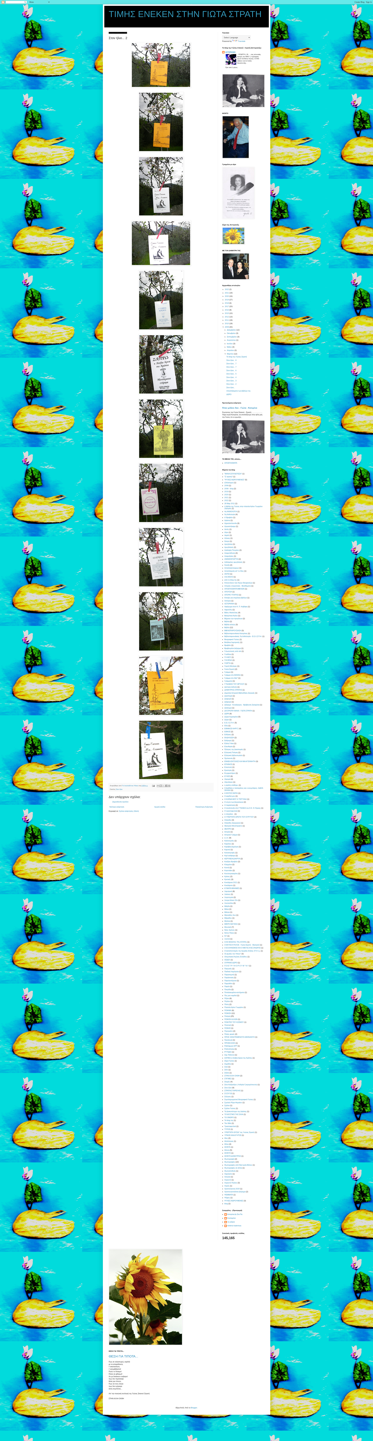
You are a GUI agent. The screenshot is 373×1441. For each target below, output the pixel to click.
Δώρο (226, 720)
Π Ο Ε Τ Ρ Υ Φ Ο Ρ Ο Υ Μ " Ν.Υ (236, 966)
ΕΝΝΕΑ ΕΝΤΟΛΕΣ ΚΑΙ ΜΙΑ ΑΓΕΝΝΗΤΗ (239, 761)
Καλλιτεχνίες (229, 841)
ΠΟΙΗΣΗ (227, 1013)
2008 (226, 486)
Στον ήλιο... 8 (231, 360)
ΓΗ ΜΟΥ (227, 657)
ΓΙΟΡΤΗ (227, 663)
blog (226, 1204)
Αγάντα (227, 520)
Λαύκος (227, 894)
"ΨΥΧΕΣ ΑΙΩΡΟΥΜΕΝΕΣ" (234, 480)
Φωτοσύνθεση (230, 1171)
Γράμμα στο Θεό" (231, 678)
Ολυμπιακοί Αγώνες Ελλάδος (235, 957)
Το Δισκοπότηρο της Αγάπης (235, 1111)
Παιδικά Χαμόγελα (231, 972)
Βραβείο (227, 645)
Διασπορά (228, 696)
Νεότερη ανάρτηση (116, 807)
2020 (227, 296)
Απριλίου (230, 350)
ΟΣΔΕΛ (227, 960)
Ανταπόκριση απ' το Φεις (234, 571)
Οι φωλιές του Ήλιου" (232, 954)
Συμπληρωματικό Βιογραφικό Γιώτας (238, 1100)
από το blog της (230, 580)
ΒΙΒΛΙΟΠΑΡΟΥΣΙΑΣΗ (232, 631)
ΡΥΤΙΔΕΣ (228, 1052)
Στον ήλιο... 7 (231, 364)
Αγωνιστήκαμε (229, 526)
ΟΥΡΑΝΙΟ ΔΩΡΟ (230, 963)
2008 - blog (228, 489)
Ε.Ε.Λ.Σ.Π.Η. (229, 723)
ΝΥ (225, 936)
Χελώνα (227, 1177)
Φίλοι (226, 1144)
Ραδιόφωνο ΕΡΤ (230, 1046)
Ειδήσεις (227, 735)
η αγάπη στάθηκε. (231, 785)
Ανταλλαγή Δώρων (231, 568)
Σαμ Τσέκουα (229, 1055)
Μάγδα (227, 906)
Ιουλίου (230, 344)
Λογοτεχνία (228, 897)
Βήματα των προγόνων (233, 619)
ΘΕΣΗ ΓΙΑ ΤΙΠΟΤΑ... (123, 1356)
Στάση (226, 1073)
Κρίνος (227, 876)
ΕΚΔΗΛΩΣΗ (229, 738)
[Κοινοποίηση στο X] (163, 785)
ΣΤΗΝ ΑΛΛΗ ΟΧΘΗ (232, 1076)
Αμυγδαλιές (228, 547)
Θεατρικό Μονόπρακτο (233, 826)
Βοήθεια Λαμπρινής (232, 642)
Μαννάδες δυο (230, 915)
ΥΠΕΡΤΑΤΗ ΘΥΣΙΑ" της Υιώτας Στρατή (239, 1132)
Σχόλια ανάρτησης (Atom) (129, 811)
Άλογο (226, 541)
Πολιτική (227, 1025)
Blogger (194, 1408)
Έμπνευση (228, 758)
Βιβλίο (226, 627)
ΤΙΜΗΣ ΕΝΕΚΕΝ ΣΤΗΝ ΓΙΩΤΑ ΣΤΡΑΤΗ (185, 14)
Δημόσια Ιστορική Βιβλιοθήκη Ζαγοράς (239, 693)
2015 (227, 313)
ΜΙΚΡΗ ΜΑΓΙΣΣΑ (231, 924)
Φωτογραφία (229, 1159)
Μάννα (227, 912)
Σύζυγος (227, 1097)
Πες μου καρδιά (230, 996)
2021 (227, 293)
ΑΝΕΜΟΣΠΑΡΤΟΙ (231, 559)
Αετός (226, 529)
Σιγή (226, 1067)
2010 (227, 324)
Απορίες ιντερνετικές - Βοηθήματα (237, 586)
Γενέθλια (227, 654)
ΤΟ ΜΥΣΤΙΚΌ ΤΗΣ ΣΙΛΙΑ (233, 1114)
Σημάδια (227, 1064)
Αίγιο (226, 532)
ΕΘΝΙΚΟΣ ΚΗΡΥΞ (231, 729)
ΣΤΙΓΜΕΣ (228, 1079)
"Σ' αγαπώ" (228, 477)
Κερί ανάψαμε (229, 856)
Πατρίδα (227, 990)
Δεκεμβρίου (231, 330)
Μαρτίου (230, 354)
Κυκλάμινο (228, 885)
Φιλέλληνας (228, 1141)
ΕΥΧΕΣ (227, 776)
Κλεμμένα (228, 865)
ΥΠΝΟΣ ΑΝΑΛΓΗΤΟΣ (232, 1135)
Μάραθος (228, 918)
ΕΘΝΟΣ (227, 732)
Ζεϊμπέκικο (228, 782)
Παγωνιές (228, 969)
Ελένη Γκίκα (229, 743)
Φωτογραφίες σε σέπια (233, 1168)
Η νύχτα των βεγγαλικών (233, 802)
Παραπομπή (229, 975)
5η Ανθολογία (229, 514)
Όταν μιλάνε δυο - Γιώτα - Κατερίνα (239, 408)
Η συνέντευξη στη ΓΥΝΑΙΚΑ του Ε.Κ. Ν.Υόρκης (242, 808)
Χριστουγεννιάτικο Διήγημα (235, 1192)
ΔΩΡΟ (228, 394)
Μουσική (227, 927)
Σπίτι (226, 1070)
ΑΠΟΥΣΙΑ (228, 592)
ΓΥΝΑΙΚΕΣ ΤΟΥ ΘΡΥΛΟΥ (234, 684)
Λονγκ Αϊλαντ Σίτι (231, 900)
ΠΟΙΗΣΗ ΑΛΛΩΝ (230, 1019)
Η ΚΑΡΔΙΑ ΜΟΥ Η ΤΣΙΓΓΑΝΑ (235, 799)
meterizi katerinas (234, 1226)
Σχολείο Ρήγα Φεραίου (233, 1103)
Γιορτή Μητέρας (230, 666)
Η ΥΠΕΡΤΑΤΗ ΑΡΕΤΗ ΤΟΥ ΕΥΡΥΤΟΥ (239, 817)
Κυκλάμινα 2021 (230, 882)
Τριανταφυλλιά (230, 1126)
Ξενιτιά (227, 939)
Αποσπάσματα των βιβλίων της (238, 391)
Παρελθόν (228, 984)
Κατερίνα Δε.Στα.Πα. (235, 1214)
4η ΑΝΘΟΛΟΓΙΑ (230, 512)
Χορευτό (227, 1180)
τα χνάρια (231, 1222)
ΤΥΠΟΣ (227, 1129)
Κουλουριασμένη (231, 874)
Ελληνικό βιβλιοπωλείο (233, 755)
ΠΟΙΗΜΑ (227, 1010)
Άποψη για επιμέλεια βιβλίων (235, 598)
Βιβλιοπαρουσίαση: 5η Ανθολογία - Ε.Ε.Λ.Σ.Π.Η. (243, 636)
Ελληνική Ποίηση (231, 752)
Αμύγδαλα (228, 544)
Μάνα (226, 909)
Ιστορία (227, 832)
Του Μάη (227, 1123)
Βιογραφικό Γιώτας (231, 639)
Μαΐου (229, 347)
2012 (227, 317)
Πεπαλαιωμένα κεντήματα (234, 992)
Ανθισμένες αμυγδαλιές (233, 562)
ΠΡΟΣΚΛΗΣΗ (229, 1043)
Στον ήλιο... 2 (231, 384)
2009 (227, 327)
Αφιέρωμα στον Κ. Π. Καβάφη (235, 607)
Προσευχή (228, 1040)
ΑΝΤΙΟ (227, 574)
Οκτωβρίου (231, 333)
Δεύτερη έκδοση (230, 687)
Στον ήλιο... (230, 388)
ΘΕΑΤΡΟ (227, 829)
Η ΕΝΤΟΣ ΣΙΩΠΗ (231, 793)
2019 (227, 300)
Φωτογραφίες (229, 1162)
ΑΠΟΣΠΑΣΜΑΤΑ (230, 463)
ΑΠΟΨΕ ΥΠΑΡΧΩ (231, 595)
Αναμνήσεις (228, 556)
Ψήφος (227, 1198)
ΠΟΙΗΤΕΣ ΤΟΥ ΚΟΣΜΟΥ (234, 1022)
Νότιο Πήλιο (229, 933)
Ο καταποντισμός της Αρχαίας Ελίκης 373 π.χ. (242, 951)
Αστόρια (227, 601)
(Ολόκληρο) (229, 483)
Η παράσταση (229, 805)
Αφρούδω (228, 610)
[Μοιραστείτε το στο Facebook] (166, 785)
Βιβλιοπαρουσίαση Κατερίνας (235, 633)
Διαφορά (227, 699)
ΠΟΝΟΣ (227, 1028)
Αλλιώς (227, 538)
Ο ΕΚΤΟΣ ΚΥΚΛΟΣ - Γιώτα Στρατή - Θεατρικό (241, 945)
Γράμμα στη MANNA (232, 675)
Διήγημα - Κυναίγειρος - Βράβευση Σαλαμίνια (241, 705)
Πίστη (226, 1004)
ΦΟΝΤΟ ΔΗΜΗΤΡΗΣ (232, 1156)
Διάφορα (227, 702)
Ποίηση (227, 1016)
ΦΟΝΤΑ (227, 1147)
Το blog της (228, 1120)
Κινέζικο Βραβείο (230, 862)
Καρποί (227, 850)
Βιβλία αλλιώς (229, 625)
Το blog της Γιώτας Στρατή (236, 357)
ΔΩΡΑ (226, 714)
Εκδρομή (228, 741)
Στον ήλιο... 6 (231, 370)
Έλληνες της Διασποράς (233, 749)
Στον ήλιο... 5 (231, 374)
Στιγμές (227, 1082)
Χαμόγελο (228, 1174)
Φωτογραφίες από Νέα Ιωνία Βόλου (238, 1165)
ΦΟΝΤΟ (227, 1153)
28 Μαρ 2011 (229, 504)
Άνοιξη (227, 565)
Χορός (226, 1186)
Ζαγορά (227, 779)
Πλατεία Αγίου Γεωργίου (233, 1007)
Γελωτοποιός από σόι (232, 651)
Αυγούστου (231, 340)
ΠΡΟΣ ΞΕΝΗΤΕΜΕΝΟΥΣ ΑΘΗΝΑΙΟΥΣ (239, 1037)
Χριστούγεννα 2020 (232, 1189)
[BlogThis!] (160, 785)
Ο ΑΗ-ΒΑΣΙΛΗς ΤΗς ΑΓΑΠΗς (235, 942)
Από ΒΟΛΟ (228, 577)
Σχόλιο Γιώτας (229, 1108)
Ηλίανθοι (227, 820)
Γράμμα (227, 672)
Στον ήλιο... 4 (231, 377)
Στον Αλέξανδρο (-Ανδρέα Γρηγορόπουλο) (240, 1085)
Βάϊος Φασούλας (231, 613)
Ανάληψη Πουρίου (231, 550)
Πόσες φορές (229, 1034)
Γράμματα (228, 681)
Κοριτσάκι (228, 871)
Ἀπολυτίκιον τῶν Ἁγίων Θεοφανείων (238, 583)
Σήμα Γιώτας (229, 1061)
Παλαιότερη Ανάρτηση (204, 807)
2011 (227, 320)
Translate (241, 41)
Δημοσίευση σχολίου (120, 802)
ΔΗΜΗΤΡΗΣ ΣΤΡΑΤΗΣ (233, 690)
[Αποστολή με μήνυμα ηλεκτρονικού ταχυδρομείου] (158, 785)
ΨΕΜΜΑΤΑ (228, 1195)
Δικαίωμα (228, 708)
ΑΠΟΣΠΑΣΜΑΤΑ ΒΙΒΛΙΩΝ (234, 589)
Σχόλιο (227, 1105)
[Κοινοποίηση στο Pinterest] (169, 785)
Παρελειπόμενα (230, 981)
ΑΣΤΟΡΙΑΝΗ (230, 52)
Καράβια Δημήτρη (231, 847)
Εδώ (226, 726)
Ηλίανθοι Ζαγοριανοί (232, 823)
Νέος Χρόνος (229, 930)
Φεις (226, 1138)
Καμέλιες (227, 844)
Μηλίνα (227, 921)
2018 (227, 303)
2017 (227, 306)
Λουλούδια (228, 903)
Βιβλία (226, 622)
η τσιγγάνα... (229, 814)
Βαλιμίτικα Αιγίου (231, 616)
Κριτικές (227, 879)
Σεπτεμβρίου (232, 337)
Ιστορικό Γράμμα (230, 835)
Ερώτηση (228, 770)
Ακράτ (226, 535)
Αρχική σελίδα (159, 807)
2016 (227, 310)
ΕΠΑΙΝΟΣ (228, 764)
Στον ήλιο (119, 789)
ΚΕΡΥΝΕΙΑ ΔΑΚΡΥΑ (232, 859)
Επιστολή (228, 767)
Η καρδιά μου (229, 796)
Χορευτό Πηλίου (230, 1183)
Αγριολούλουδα (230, 523)
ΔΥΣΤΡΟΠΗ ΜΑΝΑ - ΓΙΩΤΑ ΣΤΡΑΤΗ (238, 711)
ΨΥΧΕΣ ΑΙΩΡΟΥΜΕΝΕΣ (233, 1201)
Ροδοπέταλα (229, 1049)
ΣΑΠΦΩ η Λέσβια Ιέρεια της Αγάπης (238, 1058)
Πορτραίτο (228, 1031)
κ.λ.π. (226, 838)
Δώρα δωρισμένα (231, 717)
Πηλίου (227, 1001)
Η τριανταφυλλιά (230, 811)
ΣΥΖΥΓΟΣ (228, 1094)
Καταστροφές (229, 853)
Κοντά (226, 868)
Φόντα (226, 1150)
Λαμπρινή (228, 891)
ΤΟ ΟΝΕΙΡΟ (229, 1117)
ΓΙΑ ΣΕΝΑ (228, 660)
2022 (227, 289)
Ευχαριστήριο (229, 773)
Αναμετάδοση (229, 553)
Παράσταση (229, 978)
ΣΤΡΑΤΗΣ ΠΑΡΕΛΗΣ (232, 1091)
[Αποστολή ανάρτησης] (153, 786)
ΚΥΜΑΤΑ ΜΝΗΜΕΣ (231, 888)
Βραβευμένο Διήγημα (232, 648)
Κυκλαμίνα (231, 1218)
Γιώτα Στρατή (229, 669)
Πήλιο (226, 998)
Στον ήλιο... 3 (231, 381)
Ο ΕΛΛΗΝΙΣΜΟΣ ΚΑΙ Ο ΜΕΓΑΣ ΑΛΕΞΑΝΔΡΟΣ (242, 948)
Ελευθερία (228, 747)
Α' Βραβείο (228, 518)
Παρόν (227, 986)
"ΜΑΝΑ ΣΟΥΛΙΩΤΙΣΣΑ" (233, 474)
